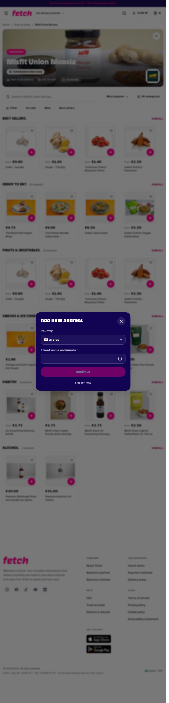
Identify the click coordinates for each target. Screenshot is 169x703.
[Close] (121, 321)
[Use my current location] (120, 359)
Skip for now (83, 382)
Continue (83, 372)
